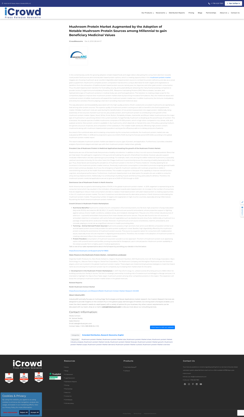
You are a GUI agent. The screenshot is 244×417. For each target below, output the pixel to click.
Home (67, 367)
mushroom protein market (160, 77)
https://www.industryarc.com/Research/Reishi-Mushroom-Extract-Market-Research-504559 (104, 291)
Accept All (35, 412)
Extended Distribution (91, 335)
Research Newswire (109, 335)
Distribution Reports (177, 13)
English (121, 335)
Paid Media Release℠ (130, 367)
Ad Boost (127, 370)
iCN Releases (68, 399)
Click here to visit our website (162, 327)
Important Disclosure (150, 413)
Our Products (147, 13)
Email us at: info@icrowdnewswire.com (195, 376)
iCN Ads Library (69, 403)
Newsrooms (160, 13)
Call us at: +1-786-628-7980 (191, 380)
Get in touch (187, 373)
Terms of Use (137, 413)
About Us (223, 13)
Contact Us (235, 13)
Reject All (24, 412)
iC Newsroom (69, 374)
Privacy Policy (127, 413)
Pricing (191, 13)
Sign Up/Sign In (234, 3)
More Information (10, 412)
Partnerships (211, 13)
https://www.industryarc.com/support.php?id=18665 (88, 251)
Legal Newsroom (70, 378)
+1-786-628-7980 (216, 3)
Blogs (200, 13)
